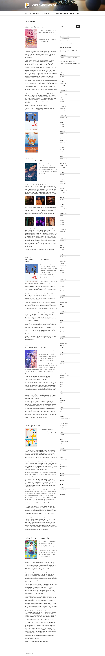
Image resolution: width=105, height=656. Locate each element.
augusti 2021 (62, 192)
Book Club (72, 13)
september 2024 (63, 117)
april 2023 (62, 149)
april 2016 (62, 309)
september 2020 (63, 213)
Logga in (61, 487)
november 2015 (63, 318)
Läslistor (61, 432)
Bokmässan (62, 389)
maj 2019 (62, 249)
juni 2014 (62, 345)
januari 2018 (62, 281)
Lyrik (61, 443)
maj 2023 (62, 147)
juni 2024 (62, 122)
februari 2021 (62, 206)
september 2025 (63, 94)
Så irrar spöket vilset (32, 426)
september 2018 (63, 265)
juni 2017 (62, 283)
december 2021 (63, 183)
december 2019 (63, 233)
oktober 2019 (63, 238)
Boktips (61, 391)
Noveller (61, 457)
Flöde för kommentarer (64, 491)
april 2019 (62, 252)
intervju (41, 506)
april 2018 (62, 274)
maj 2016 (62, 306)
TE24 (61, 471)
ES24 (61, 402)
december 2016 (63, 295)
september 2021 (63, 190)
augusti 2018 (62, 268)
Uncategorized (63, 477)
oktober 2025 (63, 92)
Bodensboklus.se (44, 4)
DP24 (61, 395)
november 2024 (63, 113)
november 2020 (63, 208)
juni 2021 (62, 197)
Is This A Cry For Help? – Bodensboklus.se (68, 50)
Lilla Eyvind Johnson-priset (65, 441)
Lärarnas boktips (45, 13)
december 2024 (63, 110)
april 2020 (62, 224)
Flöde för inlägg (63, 489)
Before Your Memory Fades (45, 108)
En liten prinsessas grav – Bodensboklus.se (68, 53)
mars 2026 (62, 81)
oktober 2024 (63, 115)
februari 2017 (62, 290)
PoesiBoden (62, 461)
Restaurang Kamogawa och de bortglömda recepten (37, 109)
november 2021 (63, 185)
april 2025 (62, 101)
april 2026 (62, 78)
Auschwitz (62, 377)
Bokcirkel (62, 386)
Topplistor (62, 475)
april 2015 (62, 327)
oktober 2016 (63, 299)
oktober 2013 (63, 363)
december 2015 (63, 315)
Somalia (61, 464)
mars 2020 (62, 227)
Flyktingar (62, 411)
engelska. (46, 641)
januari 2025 (62, 108)
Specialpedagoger (63, 466)
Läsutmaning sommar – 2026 (66, 43)
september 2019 (63, 240)
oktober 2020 (63, 211)
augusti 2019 (62, 242)
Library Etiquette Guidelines (62, 13)
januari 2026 (62, 85)
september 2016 (63, 302)
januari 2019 (62, 258)
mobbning (62, 448)
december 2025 (63, 88)
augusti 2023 (62, 142)
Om (30, 13)
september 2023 (63, 140)
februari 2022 (63, 179)
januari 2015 (62, 334)
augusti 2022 (62, 167)
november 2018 (63, 263)
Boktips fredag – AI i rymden (65, 40)
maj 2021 (62, 199)
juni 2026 (62, 74)
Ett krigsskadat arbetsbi (64, 38)
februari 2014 (63, 354)
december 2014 (63, 336)
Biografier (62, 379)
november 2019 (63, 236)
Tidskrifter (62, 473)
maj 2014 (62, 347)
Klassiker (62, 427)
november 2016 (63, 297)
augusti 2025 (62, 97)
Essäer (61, 405)
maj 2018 (62, 272)
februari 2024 (63, 129)
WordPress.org (63, 494)
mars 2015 (62, 329)
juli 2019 (61, 245)
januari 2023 (62, 156)
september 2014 (63, 343)
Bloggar (61, 382)
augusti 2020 (62, 215)
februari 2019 (63, 256)
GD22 (61, 420)
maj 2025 (62, 99)
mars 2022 (62, 176)
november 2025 (63, 90)
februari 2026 (63, 83)
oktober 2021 (62, 188)
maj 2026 (62, 76)
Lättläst (61, 439)
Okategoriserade (63, 459)
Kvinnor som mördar (66, 64)
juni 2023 (62, 144)
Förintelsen (62, 416)
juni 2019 (62, 247)
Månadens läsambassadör (65, 446)
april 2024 (62, 126)
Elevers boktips (36, 13)
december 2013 (63, 359)
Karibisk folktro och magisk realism (37, 538)
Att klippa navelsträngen (34, 160)
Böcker (61, 384)
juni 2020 (62, 220)
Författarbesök (63, 414)
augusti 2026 (62, 72)
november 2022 (63, 160)
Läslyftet (62, 434)
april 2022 (62, 174)
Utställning (62, 480)
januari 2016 (62, 313)
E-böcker (62, 398)
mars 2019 (62, 254)
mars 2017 (62, 288)
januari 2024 (62, 131)
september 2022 (63, 165)
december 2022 (63, 158)
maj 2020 (62, 222)
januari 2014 (62, 356)
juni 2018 (62, 270)
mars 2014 (62, 352)
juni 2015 (62, 322)
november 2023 (63, 135)
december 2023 (63, 133)
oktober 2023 (63, 138)
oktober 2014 (63, 340)
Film (53, 13)
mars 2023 (62, 151)
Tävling (77, 13)
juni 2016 (62, 304)
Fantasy (61, 407)
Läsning (61, 436)
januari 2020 (62, 231)
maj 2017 (62, 286)
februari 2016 (63, 311)
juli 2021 (61, 195)
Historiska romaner (64, 423)
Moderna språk (63, 450)
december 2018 (63, 261)
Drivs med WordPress (29, 653)
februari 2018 (63, 279)
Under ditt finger (71, 61)
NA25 (61, 452)
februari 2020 (63, 229)
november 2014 (63, 338)
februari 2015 (63, 331)
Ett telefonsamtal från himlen (35, 348)
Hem (26, 13)
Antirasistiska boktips (64, 375)
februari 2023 (63, 154)
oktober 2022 (63, 163)
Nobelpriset (62, 455)
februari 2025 (63, 106)
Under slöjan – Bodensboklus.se (66, 57)
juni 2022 (62, 170)
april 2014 (62, 350)
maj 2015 (62, 324)
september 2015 (63, 320)
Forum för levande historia (65, 418)
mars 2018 (62, 277)
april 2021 (62, 201)
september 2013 (63, 365)
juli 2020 (62, 217)
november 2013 (63, 361)
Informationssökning (64, 425)
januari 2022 (62, 181)
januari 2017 (62, 293)
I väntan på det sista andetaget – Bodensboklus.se (70, 63)
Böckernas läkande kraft (34, 27)
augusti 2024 (62, 119)
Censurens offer (63, 51)
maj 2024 (62, 124)
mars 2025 (62, 103)
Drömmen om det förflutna (65, 34)
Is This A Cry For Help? (64, 36)
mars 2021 (62, 204)
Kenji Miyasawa (34, 76)
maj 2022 (62, 172)
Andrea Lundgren (63, 373)
